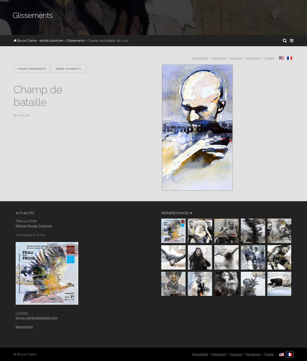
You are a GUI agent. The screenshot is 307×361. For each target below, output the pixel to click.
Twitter (269, 58)
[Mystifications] (200, 257)
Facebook (253, 58)
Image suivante (68, 69)
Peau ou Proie (26, 221)
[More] (191, 213)
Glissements (75, 40)
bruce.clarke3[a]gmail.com (36, 318)
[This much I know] (226, 284)
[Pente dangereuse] (173, 257)
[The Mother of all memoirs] (173, 284)
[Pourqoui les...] (226, 231)
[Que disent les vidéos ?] (253, 284)
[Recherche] (285, 40)
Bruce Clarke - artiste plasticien (39, 40)
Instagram (219, 58)
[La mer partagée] (253, 231)
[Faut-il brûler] (200, 231)
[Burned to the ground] (279, 284)
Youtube (236, 58)
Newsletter (200, 58)
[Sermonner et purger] (253, 257)
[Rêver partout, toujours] (279, 257)
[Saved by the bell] (200, 284)
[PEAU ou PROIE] (173, 231)
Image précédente (32, 69)
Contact (22, 313)
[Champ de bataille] (197, 189)
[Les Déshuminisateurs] (226, 257)
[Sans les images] (279, 231)
